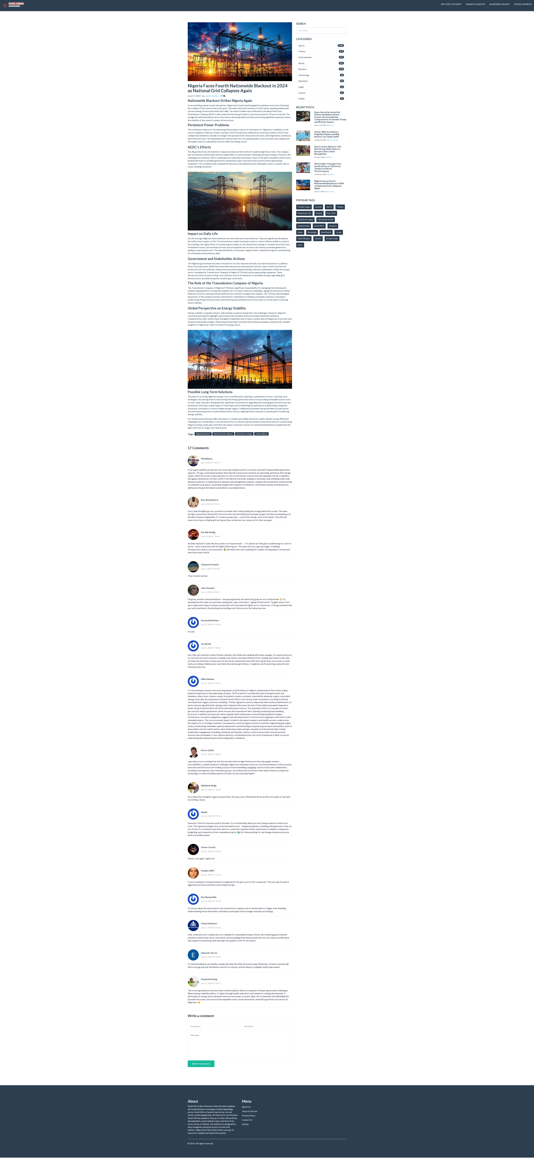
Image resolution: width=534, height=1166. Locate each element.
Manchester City (304, 213)
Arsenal (319, 213)
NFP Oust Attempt (451, 4)
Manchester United (325, 219)
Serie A (329, 207)
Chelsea (340, 207)
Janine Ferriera (212, 96)
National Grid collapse (223, 434)
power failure (261, 434)
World (301, 63)
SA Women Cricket (499, 4)
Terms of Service (249, 1111)
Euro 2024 (331, 213)
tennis (300, 245)
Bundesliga (312, 232)
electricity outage (244, 434)
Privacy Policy (248, 1115)
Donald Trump (332, 238)
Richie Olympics (523, 4)
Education (303, 81)
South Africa (319, 226)
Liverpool (333, 226)
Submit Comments (201, 1063)
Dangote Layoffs (475, 4)
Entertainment (305, 57)
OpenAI (318, 238)
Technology (303, 75)
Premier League (304, 207)
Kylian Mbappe (304, 238)
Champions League (305, 219)
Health (301, 98)
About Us (246, 1107)
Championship (303, 226)
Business (302, 69)
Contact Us (247, 1120)
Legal (301, 87)
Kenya (300, 232)
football (318, 207)
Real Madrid (326, 232)
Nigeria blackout (203, 434)
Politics (302, 51)
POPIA (245, 1124)
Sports (301, 45)
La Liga (338, 232)
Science (301, 93)
